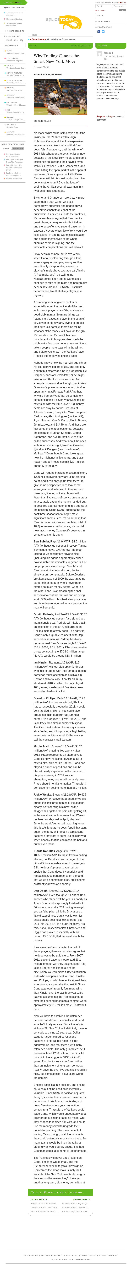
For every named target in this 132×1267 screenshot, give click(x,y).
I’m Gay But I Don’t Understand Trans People (24, 112)
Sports (10, 66)
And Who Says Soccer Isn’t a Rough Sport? (82, 1211)
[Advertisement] (68, 1231)
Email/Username (103, 3)
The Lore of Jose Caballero (17, 68)
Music (9, 51)
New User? (100, 10)
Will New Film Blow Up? (23, 75)
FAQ (75, 1255)
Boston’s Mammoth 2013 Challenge (47, 1211)
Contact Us (32, 1255)
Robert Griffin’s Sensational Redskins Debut (51, 1203)
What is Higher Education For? (19, 105)
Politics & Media (14, 80)
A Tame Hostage (38, 39)
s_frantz (16, 2)
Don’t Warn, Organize (15, 61)
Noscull (108, 52)
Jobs (68, 1255)
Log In (100, 16)
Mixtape (10, 132)
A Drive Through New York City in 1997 (22, 120)
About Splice (103, 21)
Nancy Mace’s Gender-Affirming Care (21, 83)
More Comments (16, 31)
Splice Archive (13, 36)
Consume (11, 95)
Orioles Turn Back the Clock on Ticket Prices (51, 1207)
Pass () (119, 3)
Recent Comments (15, 8)
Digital (10, 117)
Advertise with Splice (51, 1255)
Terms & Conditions (108, 1255)
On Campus (12, 103)
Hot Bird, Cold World (15, 90)
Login (111, 116)
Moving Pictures (14, 73)
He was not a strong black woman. (14, 24)
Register (101, 116)
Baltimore (11, 125)
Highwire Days (12, 127)
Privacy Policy (88, 1255)
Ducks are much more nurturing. (14, 14)
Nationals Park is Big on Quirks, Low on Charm (83, 1203)
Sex (8, 110)
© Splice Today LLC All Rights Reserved (72, 1259)
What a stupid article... (15, 19)
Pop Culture (12, 58)
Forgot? (122, 3)
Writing (10, 88)
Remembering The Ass (15, 134)
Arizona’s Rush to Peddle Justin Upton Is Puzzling (85, 1207)
